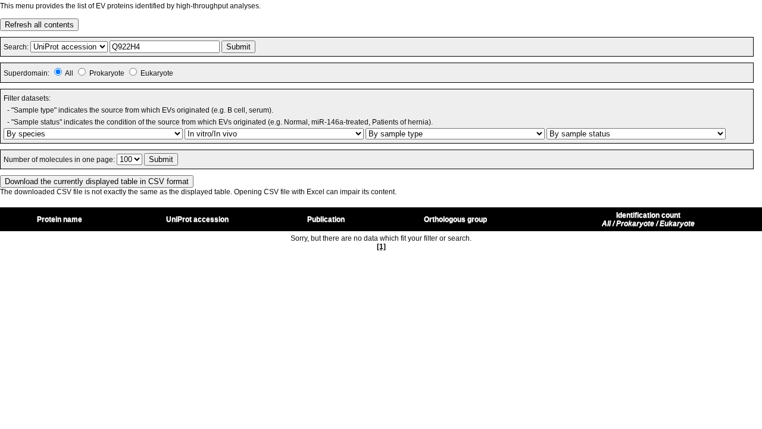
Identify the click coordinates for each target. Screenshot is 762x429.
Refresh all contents (39, 24)
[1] (381, 247)
